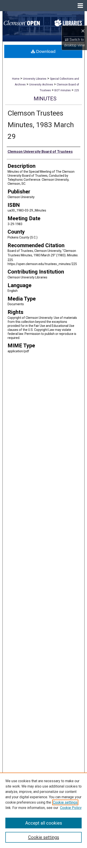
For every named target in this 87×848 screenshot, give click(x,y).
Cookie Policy (71, 808)
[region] (43, 810)
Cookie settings (65, 802)
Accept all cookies (43, 823)
